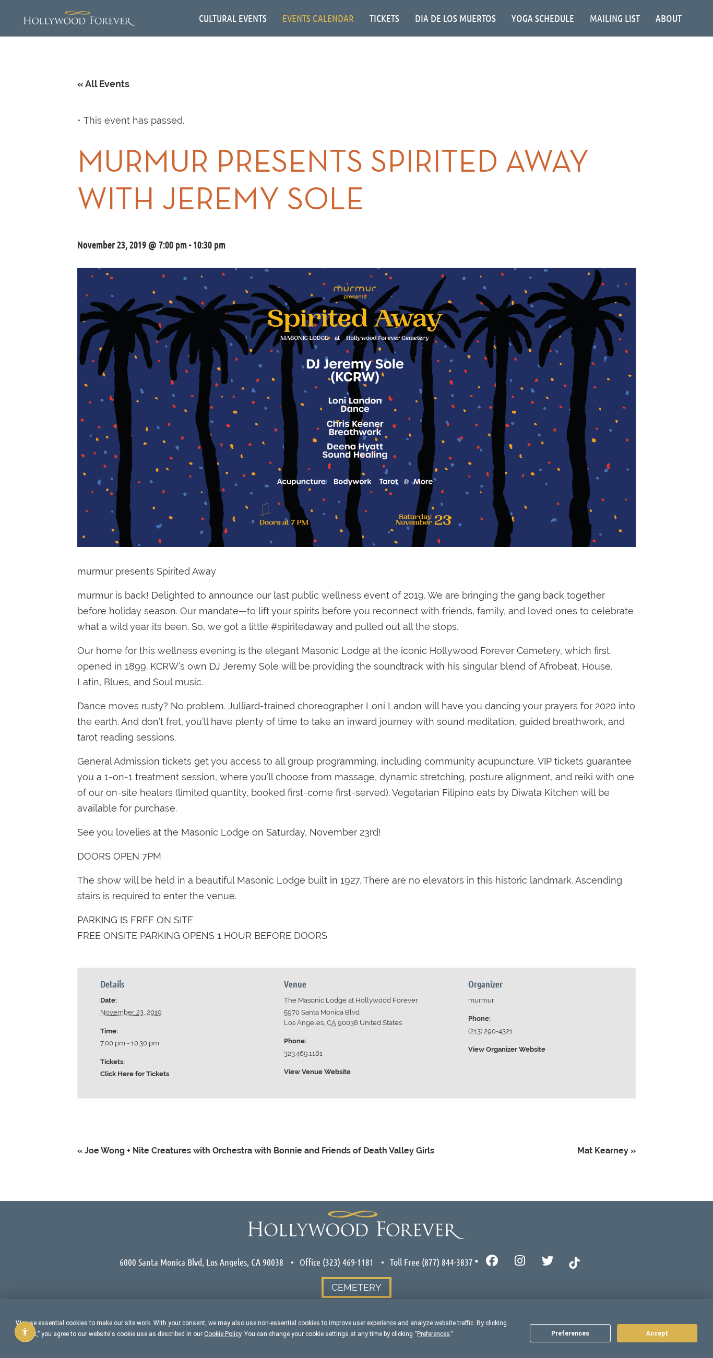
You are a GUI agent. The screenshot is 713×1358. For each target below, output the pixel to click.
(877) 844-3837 (447, 1262)
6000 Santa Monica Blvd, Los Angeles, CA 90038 (201, 1262)
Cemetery (356, 1287)
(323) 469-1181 (348, 1262)
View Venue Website (317, 1072)
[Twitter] (547, 1261)
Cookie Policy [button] (222, 1334)
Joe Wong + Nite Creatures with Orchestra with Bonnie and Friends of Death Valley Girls (255, 1151)
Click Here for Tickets (134, 1074)
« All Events (103, 83)
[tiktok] (574, 1261)
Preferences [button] (433, 1334)
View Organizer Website (506, 1049)
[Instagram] (520, 1261)
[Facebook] (492, 1261)
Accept (657, 1333)
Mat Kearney (606, 1151)
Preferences (570, 1333)
